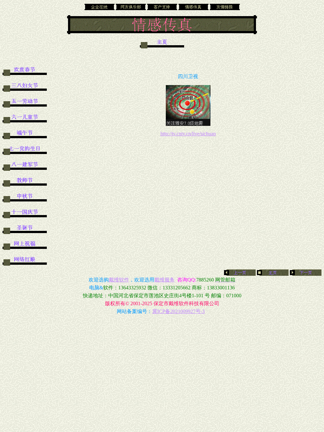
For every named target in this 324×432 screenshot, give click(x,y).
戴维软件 (119, 279)
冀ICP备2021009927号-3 (178, 311)
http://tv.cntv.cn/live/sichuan (188, 133)
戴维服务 (164, 279)
